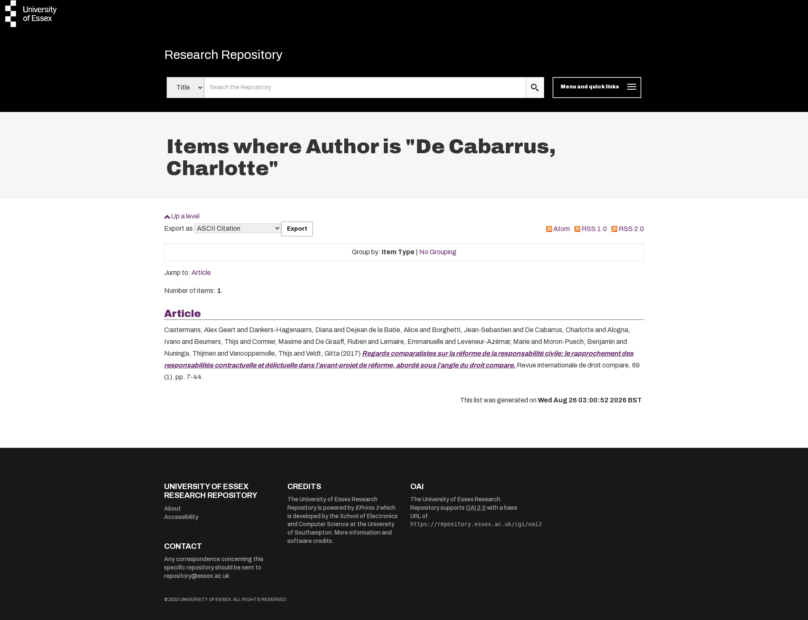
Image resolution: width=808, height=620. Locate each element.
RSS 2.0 (631, 228)
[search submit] (535, 87)
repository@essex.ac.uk (196, 576)
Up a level (185, 216)
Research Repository (223, 54)
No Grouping (438, 251)
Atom (561, 228)
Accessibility (181, 517)
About (172, 509)
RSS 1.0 (594, 228)
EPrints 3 (367, 508)
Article (201, 272)
